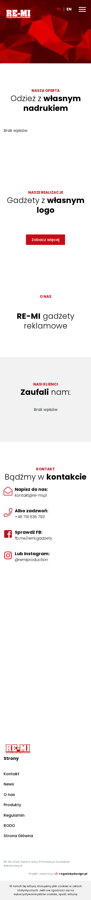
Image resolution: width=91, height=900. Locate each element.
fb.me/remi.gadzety (33, 538)
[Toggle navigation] (82, 9)
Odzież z (45, 103)
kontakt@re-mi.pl (31, 495)
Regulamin (14, 815)
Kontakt (11, 774)
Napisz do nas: (31, 489)
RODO (9, 825)
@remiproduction (31, 559)
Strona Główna (18, 836)
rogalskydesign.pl (73, 874)
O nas (9, 794)
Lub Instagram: (32, 554)
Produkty (12, 805)
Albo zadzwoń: (31, 511)
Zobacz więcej (45, 239)
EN (69, 9)
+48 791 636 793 (30, 517)
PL (59, 9)
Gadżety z (45, 205)
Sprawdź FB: (28, 532)
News (9, 784)
